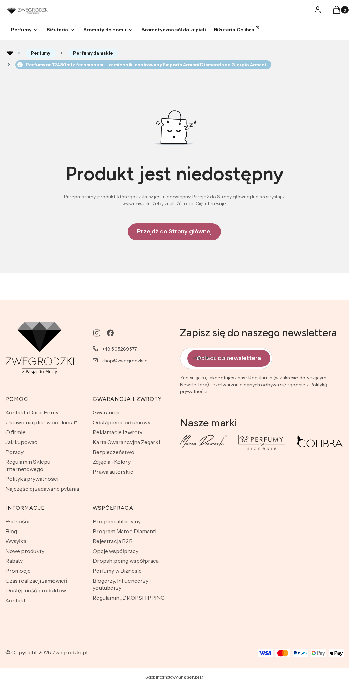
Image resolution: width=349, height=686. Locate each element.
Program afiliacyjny (117, 521)
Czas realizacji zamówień (36, 580)
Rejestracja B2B (113, 541)
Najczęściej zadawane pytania (42, 488)
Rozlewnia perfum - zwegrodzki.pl (9, 53)
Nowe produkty (24, 551)
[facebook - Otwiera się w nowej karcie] (110, 333)
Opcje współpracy (115, 551)
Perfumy (40, 53)
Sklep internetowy (172, 677)
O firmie (15, 432)
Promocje (18, 570)
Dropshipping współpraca (126, 560)
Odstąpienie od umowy (121, 422)
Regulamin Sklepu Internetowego (27, 465)
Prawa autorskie (113, 471)
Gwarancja (106, 412)
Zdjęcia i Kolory (112, 461)
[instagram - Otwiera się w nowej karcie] (97, 333)
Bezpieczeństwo (113, 451)
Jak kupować (21, 442)
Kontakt (15, 600)
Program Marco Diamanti (124, 531)
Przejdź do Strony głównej (174, 231)
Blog (11, 531)
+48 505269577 (119, 349)
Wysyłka (15, 541)
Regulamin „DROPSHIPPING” (129, 597)
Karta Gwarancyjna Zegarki (126, 442)
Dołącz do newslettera (229, 358)
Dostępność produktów (35, 590)
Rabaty (14, 560)
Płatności (17, 521)
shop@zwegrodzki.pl (125, 361)
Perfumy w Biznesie (117, 570)
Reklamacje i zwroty (117, 432)
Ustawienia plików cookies (39, 422)
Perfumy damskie (93, 53)
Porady (14, 451)
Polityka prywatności (31, 478)
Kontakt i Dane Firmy (31, 412)
